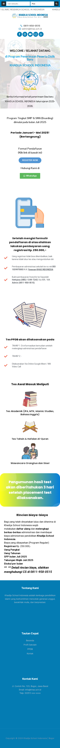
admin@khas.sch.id (32, 28)
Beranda (30, 640)
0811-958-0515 (31, 25)
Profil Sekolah (30, 644)
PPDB (30, 649)
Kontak (30, 653)
